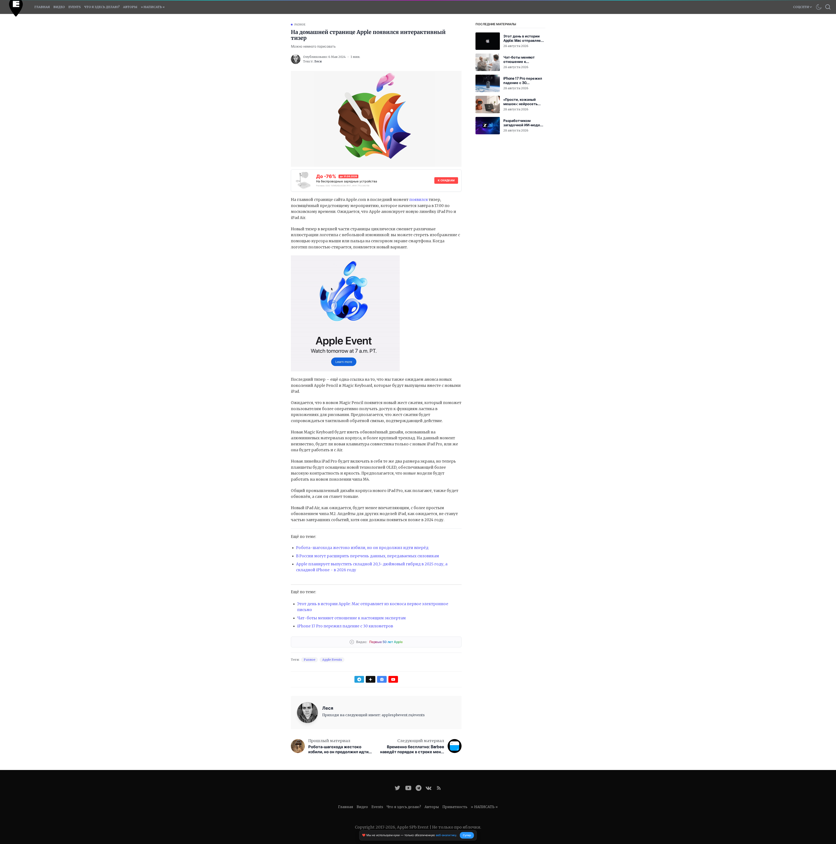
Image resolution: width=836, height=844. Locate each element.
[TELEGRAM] (418, 788)
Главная (42, 7)
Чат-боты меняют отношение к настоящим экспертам (351, 618)
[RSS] (439, 788)
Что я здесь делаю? (102, 7)
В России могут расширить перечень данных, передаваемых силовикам (367, 556)
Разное (300, 24)
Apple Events (332, 660)
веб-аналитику (446, 835)
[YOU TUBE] (408, 788)
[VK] (428, 788)
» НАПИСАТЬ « (153, 7)
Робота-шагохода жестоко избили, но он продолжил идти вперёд (362, 547)
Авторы (130, 7)
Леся (318, 61)
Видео (59, 7)
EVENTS (74, 7)
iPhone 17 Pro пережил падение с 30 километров (345, 626)
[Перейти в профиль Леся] (295, 59)
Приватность (454, 807)
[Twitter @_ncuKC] (397, 788)
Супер (467, 835)
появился (418, 199)
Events (377, 807)
